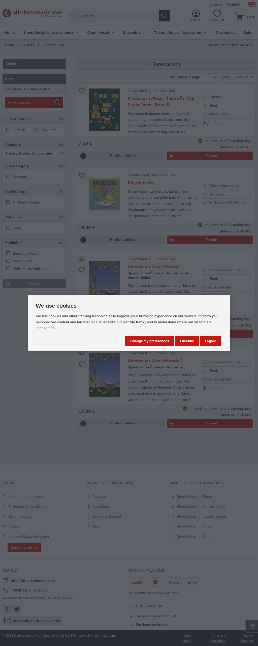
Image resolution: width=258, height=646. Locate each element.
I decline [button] (187, 341)
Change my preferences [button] (149, 341)
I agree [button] (210, 341)
